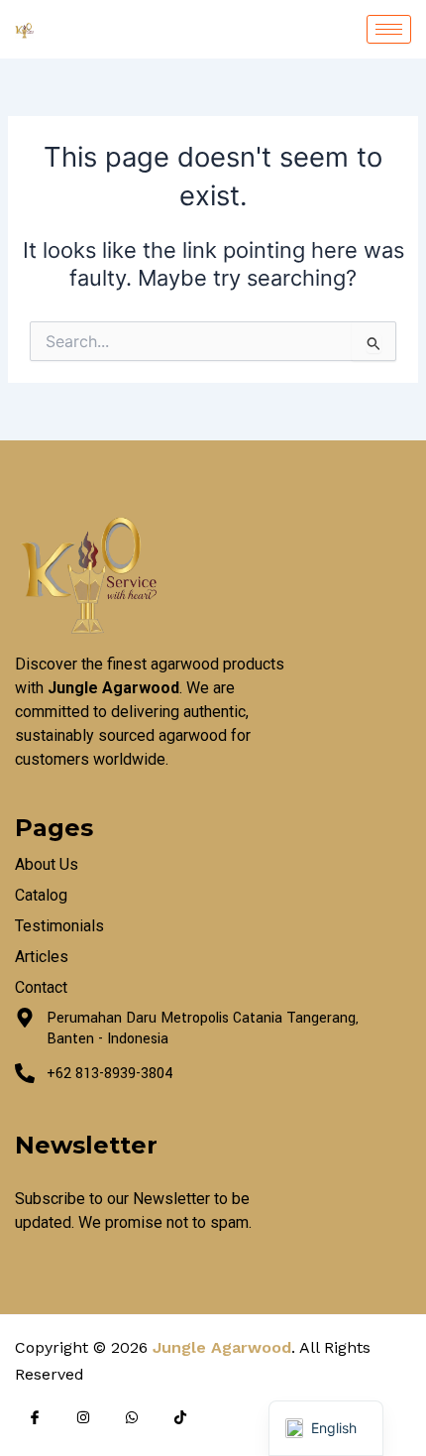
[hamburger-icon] (389, 29)
